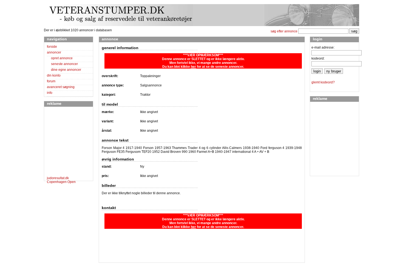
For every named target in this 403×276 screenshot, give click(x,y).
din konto (54, 75)
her (193, 67)
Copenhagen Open (61, 182)
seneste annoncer (64, 64)
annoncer (54, 52)
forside (52, 47)
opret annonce (62, 58)
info (49, 93)
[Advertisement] (63, 142)
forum (51, 81)
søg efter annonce (284, 31)
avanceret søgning (61, 87)
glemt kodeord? (323, 82)
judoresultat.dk (58, 178)
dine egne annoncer (66, 70)
